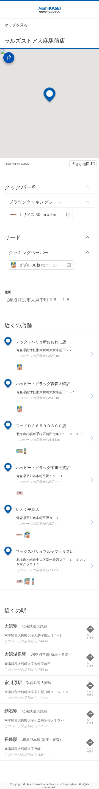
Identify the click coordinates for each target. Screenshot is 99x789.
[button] (49, 186)
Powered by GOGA (16, 163)
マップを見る (16, 25)
